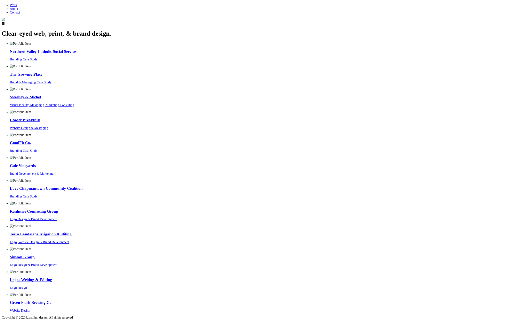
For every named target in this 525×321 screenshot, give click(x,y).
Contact (15, 12)
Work (13, 5)
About (14, 8)
